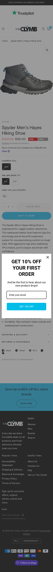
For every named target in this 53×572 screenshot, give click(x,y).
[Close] (47, 257)
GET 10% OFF (26, 306)
